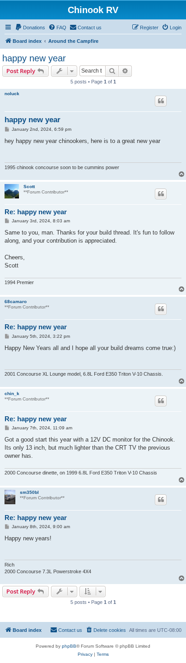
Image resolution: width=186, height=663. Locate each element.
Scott (29, 186)
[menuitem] (30, 27)
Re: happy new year (36, 212)
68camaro (16, 301)
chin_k (12, 393)
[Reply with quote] (161, 101)
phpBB (69, 646)
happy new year (34, 58)
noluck (12, 93)
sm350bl (29, 492)
